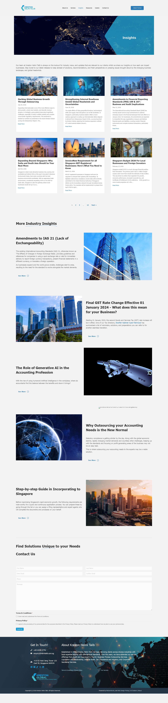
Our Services (104, 670)
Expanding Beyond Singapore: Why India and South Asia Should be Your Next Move (36, 163)
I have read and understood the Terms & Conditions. (33, 616)
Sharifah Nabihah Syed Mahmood (128, 323)
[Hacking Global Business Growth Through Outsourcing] (36, 86)
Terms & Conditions (67, 670)
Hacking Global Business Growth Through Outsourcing (34, 100)
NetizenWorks (110, 690)
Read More (21, 124)
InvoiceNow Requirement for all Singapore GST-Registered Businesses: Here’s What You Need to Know (83, 164)
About (140, 690)
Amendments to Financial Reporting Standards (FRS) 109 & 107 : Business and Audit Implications (130, 101)
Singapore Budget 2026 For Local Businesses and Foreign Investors (129, 161)
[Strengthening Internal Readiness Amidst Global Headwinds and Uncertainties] (84, 86)
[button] (31, 667)
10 (88, 205)
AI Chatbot (133, 690)
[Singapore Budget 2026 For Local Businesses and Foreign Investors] (131, 147)
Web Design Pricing (123, 690)
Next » (94, 205)
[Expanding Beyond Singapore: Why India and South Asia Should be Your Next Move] (36, 147)
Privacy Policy (78, 670)
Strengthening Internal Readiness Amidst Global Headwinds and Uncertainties (82, 101)
